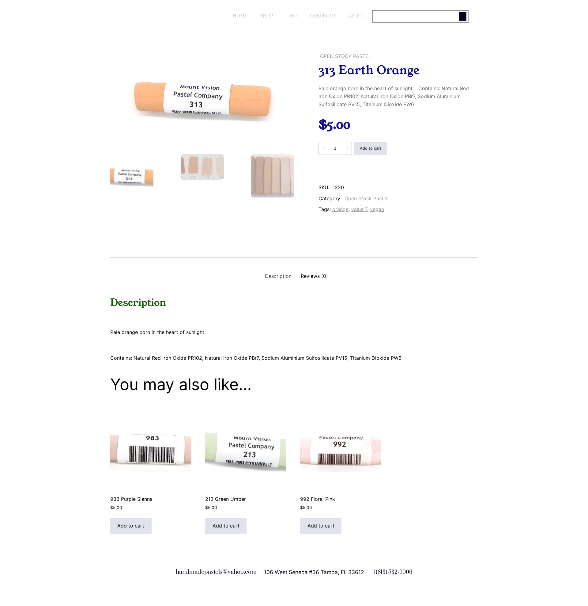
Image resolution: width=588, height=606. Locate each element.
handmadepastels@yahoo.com (216, 572)
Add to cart (370, 148)
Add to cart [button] (130, 526)
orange (340, 209)
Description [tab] (278, 276)
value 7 (359, 209)
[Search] (462, 16)
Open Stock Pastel (345, 56)
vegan (377, 209)
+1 (373, 572)
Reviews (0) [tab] (314, 276)
